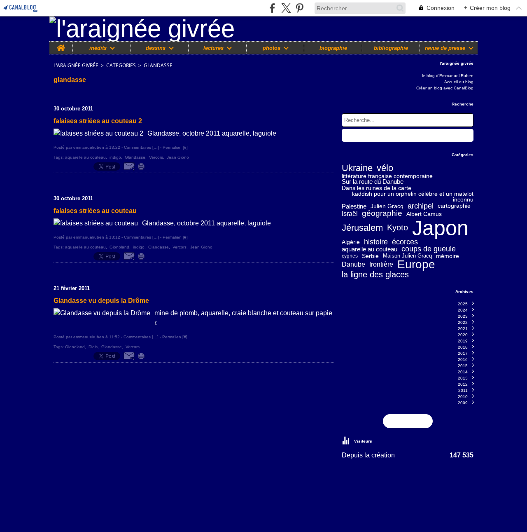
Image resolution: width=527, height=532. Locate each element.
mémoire (447, 256)
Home (61, 44)
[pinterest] (299, 8)
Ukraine (357, 168)
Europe (416, 264)
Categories (121, 65)
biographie (333, 48)
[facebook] (272, 8)
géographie (382, 214)
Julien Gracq (387, 206)
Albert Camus (424, 214)
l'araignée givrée (76, 65)
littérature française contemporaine (387, 176)
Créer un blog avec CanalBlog (444, 88)
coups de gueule (428, 249)
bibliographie (391, 48)
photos (271, 48)
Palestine (354, 206)
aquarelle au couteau (369, 249)
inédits (98, 48)
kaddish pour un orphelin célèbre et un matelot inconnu (412, 196)
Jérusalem (362, 227)
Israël (350, 214)
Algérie (351, 242)
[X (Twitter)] (286, 8)
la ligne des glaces (375, 274)
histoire (376, 242)
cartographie (454, 206)
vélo (385, 168)
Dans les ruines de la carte (376, 188)
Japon (440, 228)
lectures (213, 48)
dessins (156, 48)
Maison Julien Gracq (407, 256)
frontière (381, 264)
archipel (421, 206)
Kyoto (397, 228)
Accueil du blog (458, 82)
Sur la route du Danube (372, 182)
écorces (405, 242)
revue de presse (445, 48)
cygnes (350, 255)
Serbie (370, 256)
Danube (353, 264)
